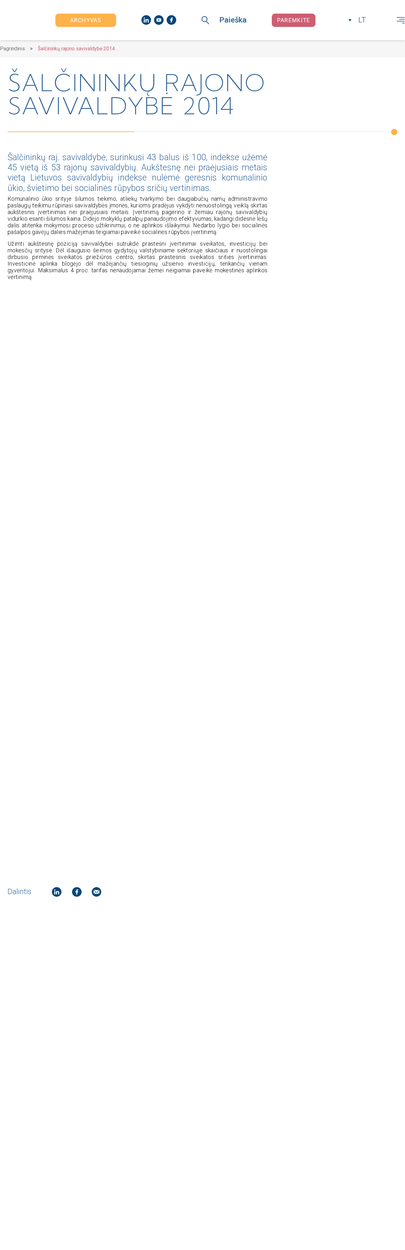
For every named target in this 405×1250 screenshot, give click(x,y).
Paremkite (293, 20)
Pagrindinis (12, 49)
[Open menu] (400, 20)
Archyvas (86, 20)
